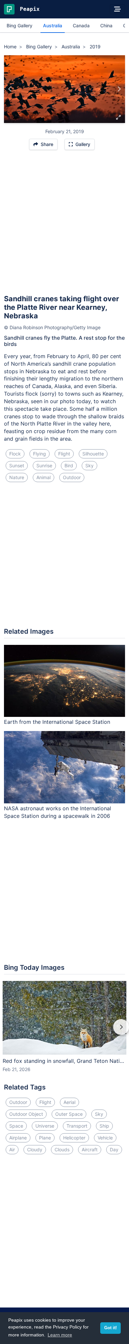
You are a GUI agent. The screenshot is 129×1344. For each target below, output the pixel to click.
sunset (16, 465)
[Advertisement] (64, 225)
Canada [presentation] (81, 25)
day (114, 1149)
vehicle (105, 1137)
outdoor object (26, 1114)
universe (44, 1126)
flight (64, 453)
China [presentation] (106, 25)
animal (43, 477)
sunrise (44, 465)
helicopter (74, 1137)
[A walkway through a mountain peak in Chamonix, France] (119, 89)
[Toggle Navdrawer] (117, 9)
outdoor (72, 477)
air (12, 1149)
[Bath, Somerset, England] (10, 89)
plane (45, 1137)
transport (76, 1126)
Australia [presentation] (52, 25)
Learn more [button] (60, 1334)
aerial (69, 1102)
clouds (62, 1149)
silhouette (93, 453)
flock (15, 453)
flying (39, 453)
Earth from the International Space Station (57, 722)
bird (68, 465)
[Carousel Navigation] (64, 1031)
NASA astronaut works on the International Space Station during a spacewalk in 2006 (57, 812)
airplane (18, 1137)
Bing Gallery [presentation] (19, 25)
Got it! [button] (110, 1328)
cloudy (34, 1149)
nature (16, 477)
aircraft (90, 1149)
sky (89, 465)
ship (104, 1126)
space (16, 1126)
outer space (69, 1114)
